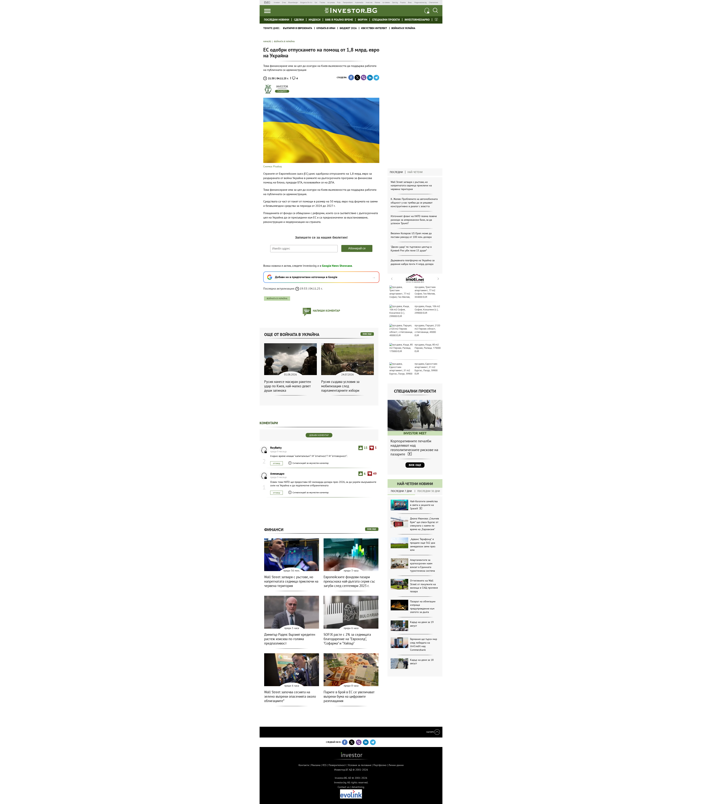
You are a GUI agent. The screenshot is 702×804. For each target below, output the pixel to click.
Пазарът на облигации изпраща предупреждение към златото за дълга (422, 607)
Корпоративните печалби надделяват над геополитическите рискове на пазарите (414, 448)
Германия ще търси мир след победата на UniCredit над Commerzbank (423, 644)
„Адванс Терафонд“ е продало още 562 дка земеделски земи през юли (422, 544)
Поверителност (337, 765)
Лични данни (396, 765)
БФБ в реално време (339, 19)
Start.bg (395, 2)
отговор (276, 463)
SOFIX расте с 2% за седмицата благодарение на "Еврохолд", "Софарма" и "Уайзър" (347, 638)
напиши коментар (326, 310)
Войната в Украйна (403, 28)
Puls (338, 2)
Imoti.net (369, 2)
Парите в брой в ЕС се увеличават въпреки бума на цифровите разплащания (349, 696)
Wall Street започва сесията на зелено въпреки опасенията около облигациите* (290, 696)
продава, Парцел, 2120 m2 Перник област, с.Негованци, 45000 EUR (427, 330)
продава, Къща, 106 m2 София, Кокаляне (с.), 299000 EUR (427, 309)
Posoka (403, 2)
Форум (362, 19)
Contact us (344, 787)
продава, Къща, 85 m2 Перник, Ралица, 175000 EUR (428, 348)
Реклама (315, 765)
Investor (277, 2)
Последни (396, 172)
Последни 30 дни (428, 491)
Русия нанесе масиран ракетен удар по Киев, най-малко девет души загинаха (287, 386)
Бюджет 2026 (348, 28)
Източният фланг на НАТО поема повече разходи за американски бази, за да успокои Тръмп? (414, 219)
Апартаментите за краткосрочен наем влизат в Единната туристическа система (422, 565)
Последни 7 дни (401, 491)
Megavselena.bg (420, 2)
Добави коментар (319, 435)
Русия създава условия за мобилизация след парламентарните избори (340, 386)
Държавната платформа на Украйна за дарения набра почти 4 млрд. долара (413, 262)
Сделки (299, 19)
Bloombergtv (293, 2)
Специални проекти (386, 19)
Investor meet (436, 19)
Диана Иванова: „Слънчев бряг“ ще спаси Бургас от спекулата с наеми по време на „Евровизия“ (424, 524)
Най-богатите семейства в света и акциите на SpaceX (424, 505)
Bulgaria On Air (306, 2)
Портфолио (379, 765)
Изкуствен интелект (374, 28)
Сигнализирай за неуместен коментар (310, 463)
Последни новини (276, 19)
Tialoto (322, 2)
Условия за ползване (359, 765)
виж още (367, 334)
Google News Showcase (337, 265)
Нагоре (430, 732)
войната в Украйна (277, 298)
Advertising (358, 787)
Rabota (377, 2)
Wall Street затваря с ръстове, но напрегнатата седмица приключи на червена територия (411, 185)
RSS (324, 765)
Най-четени (415, 172)
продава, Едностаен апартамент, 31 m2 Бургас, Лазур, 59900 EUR (426, 368)
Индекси (314, 19)
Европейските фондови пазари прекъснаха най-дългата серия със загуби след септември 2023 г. (349, 581)
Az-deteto (386, 2)
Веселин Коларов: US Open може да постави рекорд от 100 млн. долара (411, 235)
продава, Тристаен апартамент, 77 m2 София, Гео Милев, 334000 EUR (425, 292)
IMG (267, 2)
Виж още (415, 465)
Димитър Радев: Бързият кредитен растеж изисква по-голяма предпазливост (289, 638)
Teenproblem (348, 2)
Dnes (284, 2)
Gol (316, 2)
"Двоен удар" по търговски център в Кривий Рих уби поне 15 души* (411, 248)
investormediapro (417, 19)
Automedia (359, 2)
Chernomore (433, 2)
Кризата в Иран (325, 28)
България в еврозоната (297, 28)
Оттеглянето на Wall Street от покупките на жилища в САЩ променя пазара (424, 586)
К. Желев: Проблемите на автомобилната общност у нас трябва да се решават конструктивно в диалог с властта (414, 202)
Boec (410, 2)
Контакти (304, 765)
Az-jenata (331, 2)
